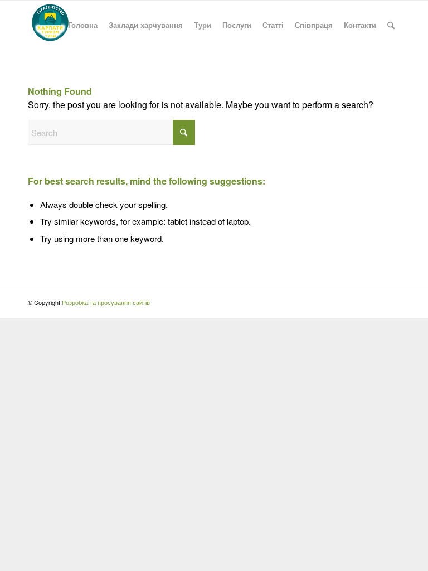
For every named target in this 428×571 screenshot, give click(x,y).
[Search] (391, 25)
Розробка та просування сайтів (106, 302)
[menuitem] (82, 25)
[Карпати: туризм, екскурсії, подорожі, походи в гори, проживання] (50, 25)
